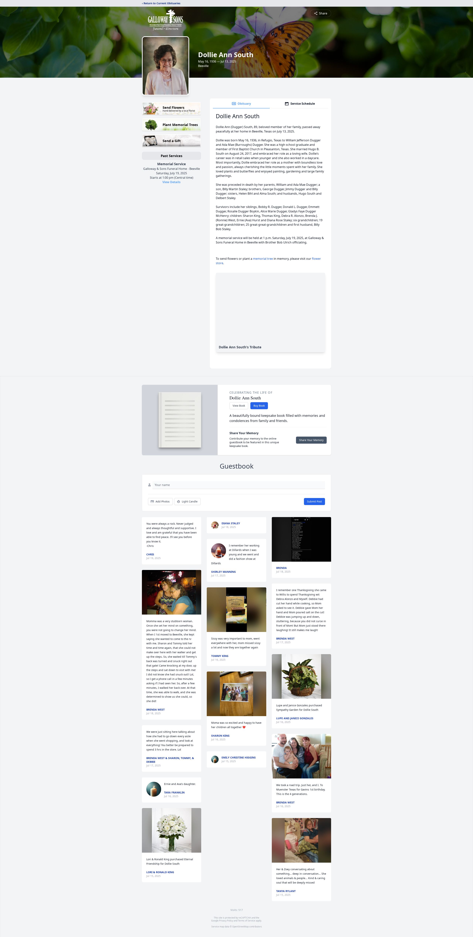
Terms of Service (246, 920)
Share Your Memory (311, 440)
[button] (171, 592)
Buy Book (259, 405)
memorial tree (263, 259)
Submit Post (314, 501)
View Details (171, 182)
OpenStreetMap (240, 926)
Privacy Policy (226, 920)
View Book (239, 405)
